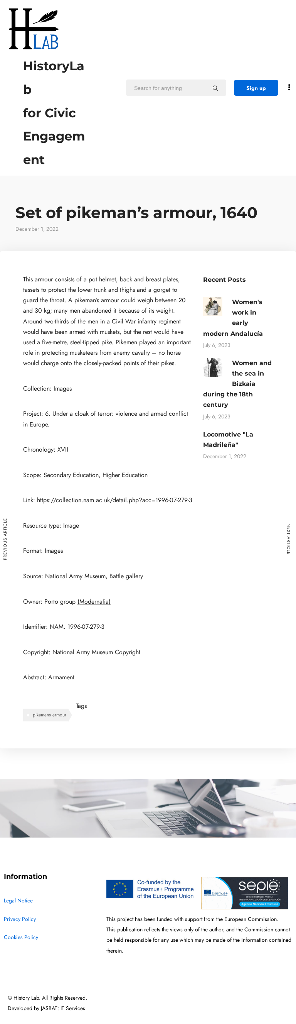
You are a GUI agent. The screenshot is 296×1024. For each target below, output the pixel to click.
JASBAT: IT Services (63, 1008)
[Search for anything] (215, 88)
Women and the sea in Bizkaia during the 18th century (237, 384)
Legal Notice (18, 900)
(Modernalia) (94, 601)
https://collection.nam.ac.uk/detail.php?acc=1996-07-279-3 (114, 500)
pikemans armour (49, 715)
